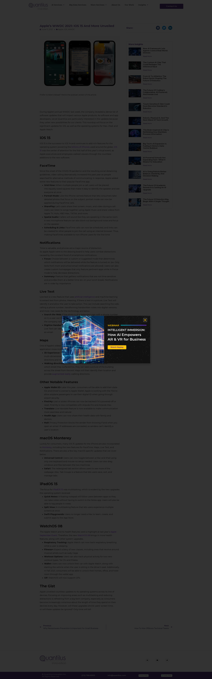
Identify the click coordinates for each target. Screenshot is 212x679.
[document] (106, 339)
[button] (145, 320)
